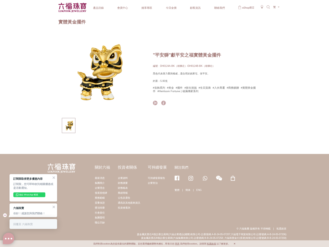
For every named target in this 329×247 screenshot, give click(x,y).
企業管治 (153, 183)
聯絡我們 (219, 7)
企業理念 (100, 187)
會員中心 (122, 7)
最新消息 (100, 178)
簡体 (187, 190)
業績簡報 (123, 192)
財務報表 (123, 187)
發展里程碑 (101, 192)
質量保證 (100, 202)
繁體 (177, 190)
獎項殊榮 (100, 207)
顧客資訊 (195, 7)
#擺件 (179, 87)
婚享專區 (146, 7)
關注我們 (181, 167)
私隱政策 (281, 228)
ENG (199, 190)
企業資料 (123, 178)
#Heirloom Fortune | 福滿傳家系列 (177, 91)
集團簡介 (100, 183)
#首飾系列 (159, 87)
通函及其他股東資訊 (129, 202)
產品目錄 (98, 7)
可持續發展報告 (156, 178)
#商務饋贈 (233, 87)
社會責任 (100, 212)
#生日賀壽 (205, 87)
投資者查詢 (124, 207)
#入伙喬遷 (219, 87)
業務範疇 (100, 197)
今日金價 (171, 7)
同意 (177, 243)
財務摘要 (123, 183)
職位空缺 (100, 222)
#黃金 (170, 87)
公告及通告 (124, 197)
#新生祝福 (190, 87)
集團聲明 (100, 217)
